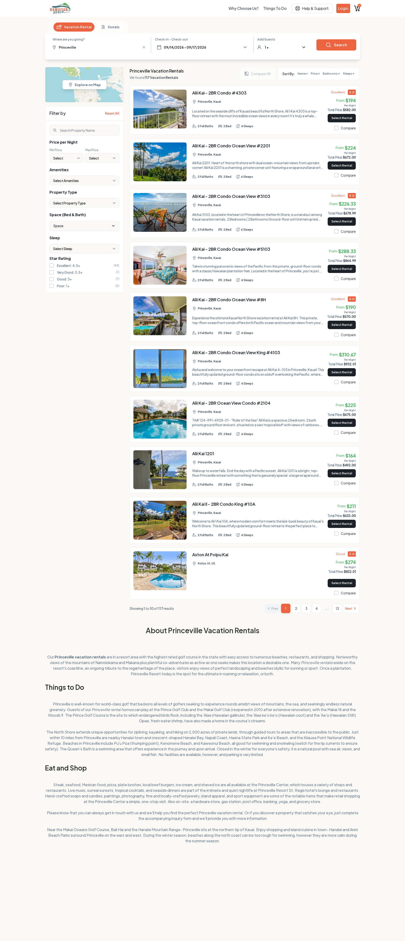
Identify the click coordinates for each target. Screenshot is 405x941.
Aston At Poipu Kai (210, 554)
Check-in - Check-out (171, 39)
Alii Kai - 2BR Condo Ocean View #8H (229, 299)
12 (337, 608)
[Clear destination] (144, 47)
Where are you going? (68, 39)
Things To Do (275, 8)
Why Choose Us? (244, 8)
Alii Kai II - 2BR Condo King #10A (223, 504)
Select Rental (341, 118)
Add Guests (266, 39)
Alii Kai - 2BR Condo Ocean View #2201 (231, 145)
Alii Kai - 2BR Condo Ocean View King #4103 (236, 352)
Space (58, 226)
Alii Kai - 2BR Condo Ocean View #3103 (231, 196)
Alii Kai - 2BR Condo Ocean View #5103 (231, 249)
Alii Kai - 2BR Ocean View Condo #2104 (231, 403)
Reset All (112, 113)
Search (340, 44)
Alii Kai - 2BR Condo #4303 (219, 92)
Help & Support (315, 8)
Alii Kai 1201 (203, 453)
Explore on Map (88, 85)
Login (343, 8)
